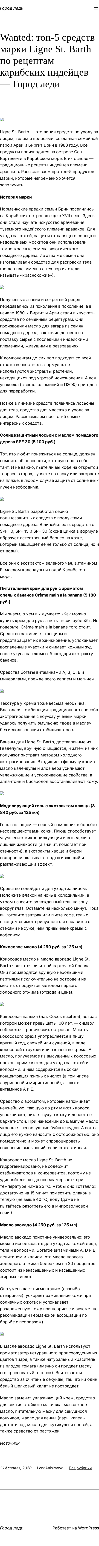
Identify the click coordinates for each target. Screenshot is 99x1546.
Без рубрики (80, 1468)
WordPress (88, 1528)
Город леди (11, 8)
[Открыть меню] (96, 8)
